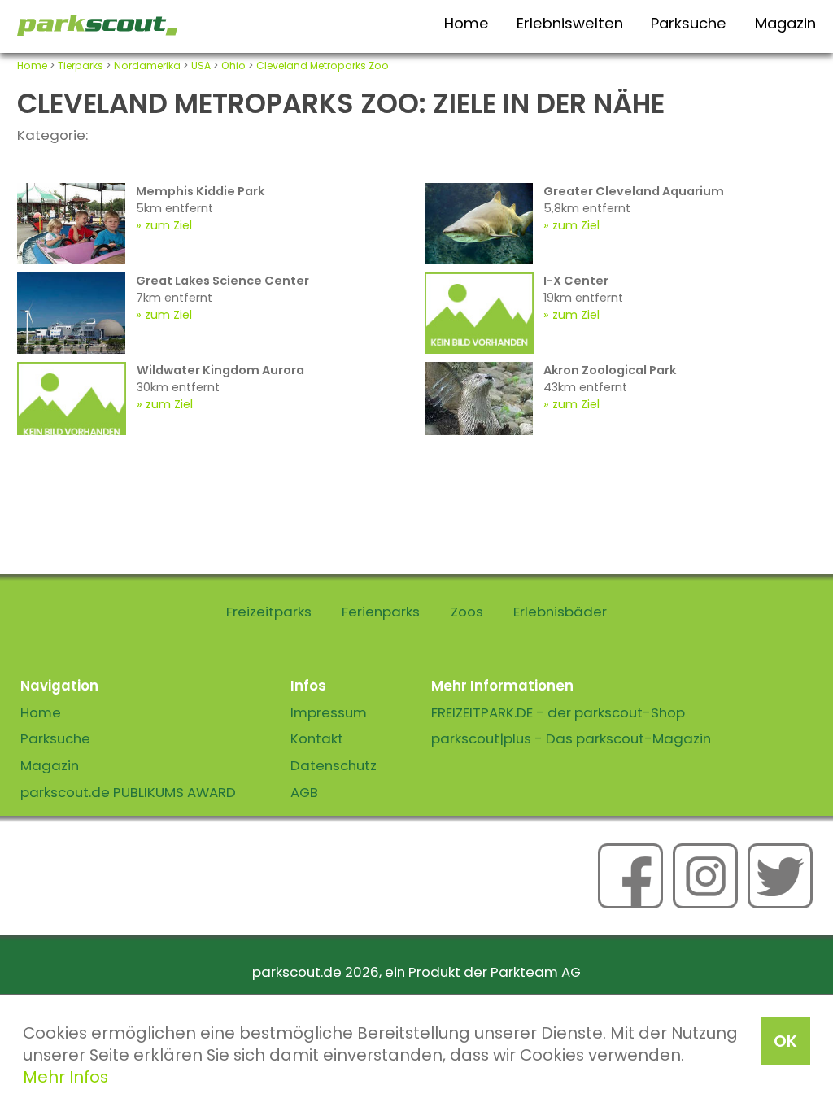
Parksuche (688, 23)
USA (201, 65)
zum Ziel (168, 225)
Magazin (785, 23)
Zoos (467, 611)
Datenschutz (333, 765)
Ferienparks (381, 611)
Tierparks (80, 65)
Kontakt (316, 738)
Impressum (328, 712)
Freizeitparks (269, 611)
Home (466, 23)
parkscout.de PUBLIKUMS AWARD (128, 792)
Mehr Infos (65, 1076)
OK (785, 1041)
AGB (304, 792)
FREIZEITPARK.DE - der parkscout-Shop (558, 712)
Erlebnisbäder (560, 611)
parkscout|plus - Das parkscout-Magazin (571, 738)
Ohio (233, 65)
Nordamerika (147, 65)
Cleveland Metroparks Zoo (322, 65)
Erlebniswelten (570, 23)
